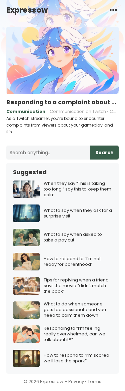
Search (104, 152)
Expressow (27, 10)
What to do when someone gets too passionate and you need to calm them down (75, 309)
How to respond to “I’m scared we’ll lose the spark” (76, 358)
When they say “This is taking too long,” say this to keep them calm (77, 189)
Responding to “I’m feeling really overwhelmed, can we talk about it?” (74, 334)
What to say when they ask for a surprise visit (78, 213)
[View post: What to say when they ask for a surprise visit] (26, 213)
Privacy (76, 381)
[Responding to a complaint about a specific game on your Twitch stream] (62, 61)
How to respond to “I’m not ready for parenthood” (72, 261)
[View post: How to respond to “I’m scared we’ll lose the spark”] (26, 358)
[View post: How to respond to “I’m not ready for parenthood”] (26, 261)
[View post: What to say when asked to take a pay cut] (26, 237)
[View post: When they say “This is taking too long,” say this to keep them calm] (26, 189)
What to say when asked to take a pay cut (73, 237)
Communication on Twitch (78, 111)
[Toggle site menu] (113, 10)
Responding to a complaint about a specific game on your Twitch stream (62, 102)
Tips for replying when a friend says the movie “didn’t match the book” (76, 285)
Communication (25, 111)
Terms (94, 381)
